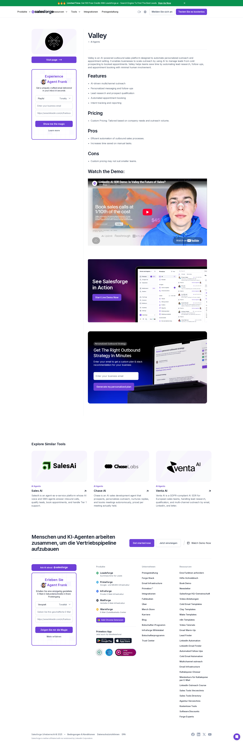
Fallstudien (147, 599)
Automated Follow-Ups (191, 651)
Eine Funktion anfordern (192, 572)
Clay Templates (187, 609)
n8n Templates (187, 619)
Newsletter (185, 588)
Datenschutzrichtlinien (108, 734)
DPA (124, 734)
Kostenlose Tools (188, 706)
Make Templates (188, 614)
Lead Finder (186, 635)
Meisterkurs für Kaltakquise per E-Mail (194, 678)
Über (144, 604)
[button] (24, 11)
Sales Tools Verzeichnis (192, 690)
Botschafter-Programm (153, 625)
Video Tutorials (187, 625)
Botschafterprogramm (153, 635)
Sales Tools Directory (190, 695)
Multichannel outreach (191, 661)
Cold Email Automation (191, 656)
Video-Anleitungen (189, 599)
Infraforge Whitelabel (153, 630)
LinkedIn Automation (190, 640)
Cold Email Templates (191, 604)
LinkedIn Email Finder (191, 645)
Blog (144, 619)
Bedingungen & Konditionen (81, 734)
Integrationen (91, 11)
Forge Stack (148, 578)
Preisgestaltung (110, 11)
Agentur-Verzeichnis (190, 701)
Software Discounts (189, 711)
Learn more (54, 130)
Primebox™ (147, 588)
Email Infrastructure (152, 583)
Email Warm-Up (188, 630)
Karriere (146, 614)
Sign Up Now (164, 3)
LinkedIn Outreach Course (193, 685)
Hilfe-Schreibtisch (189, 578)
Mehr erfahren (54, 636)
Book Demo (185, 583)
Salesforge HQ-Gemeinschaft (195, 593)
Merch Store (148, 609)
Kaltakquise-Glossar (190, 672)
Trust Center (148, 640)
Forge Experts (187, 716)
